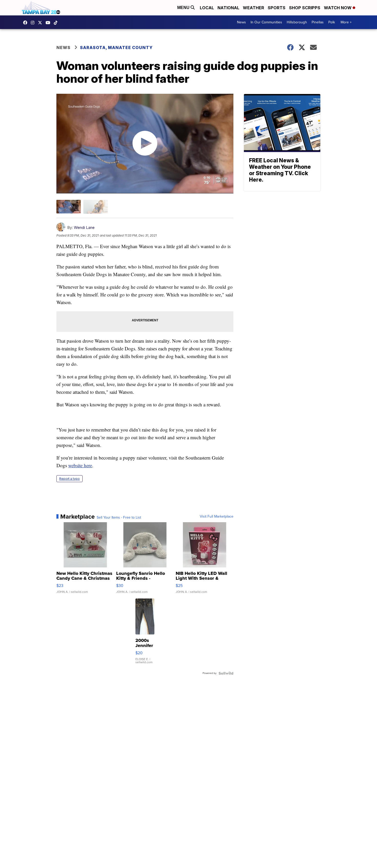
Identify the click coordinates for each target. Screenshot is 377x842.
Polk (331, 22)
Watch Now (338, 7)
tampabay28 (41, 23)
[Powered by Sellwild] (226, 673)
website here (80, 465)
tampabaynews (26, 23)
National (228, 7)
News (241, 22)
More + (346, 22)
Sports (276, 7)
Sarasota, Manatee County (116, 47)
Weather (253, 7)
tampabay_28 (34, 23)
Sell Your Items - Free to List (119, 517)
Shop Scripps (304, 7)
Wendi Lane (84, 227)
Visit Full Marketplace (216, 516)
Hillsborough (297, 22)
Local (207, 7)
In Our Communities (266, 22)
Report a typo (69, 479)
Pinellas (318, 22)
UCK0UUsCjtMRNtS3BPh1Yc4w (49, 23)
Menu (184, 7)
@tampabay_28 (57, 23)
